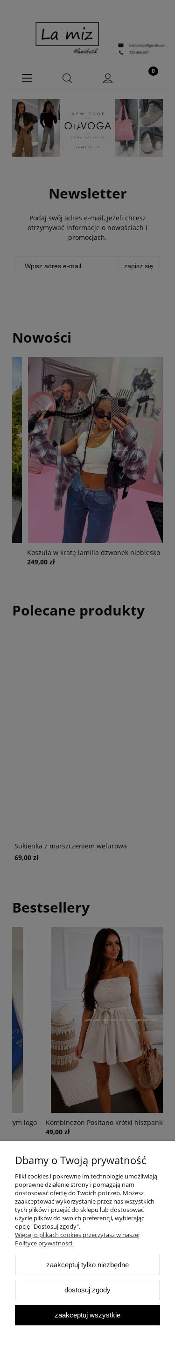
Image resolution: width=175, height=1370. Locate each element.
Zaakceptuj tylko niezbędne (87, 1265)
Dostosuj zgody (87, 1290)
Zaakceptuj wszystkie (87, 1315)
